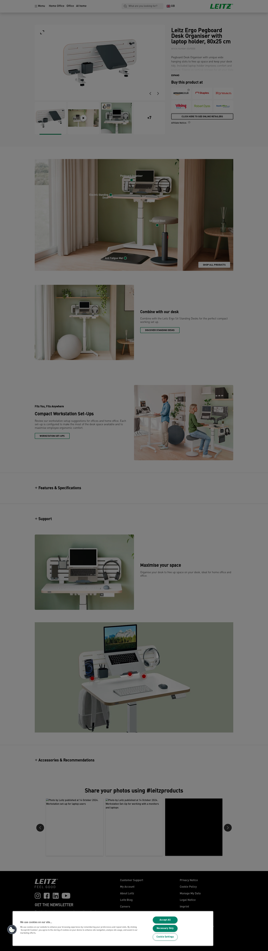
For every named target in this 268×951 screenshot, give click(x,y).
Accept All (165, 920)
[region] (112, 928)
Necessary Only (165, 928)
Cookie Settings (165, 937)
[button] (12, 930)
